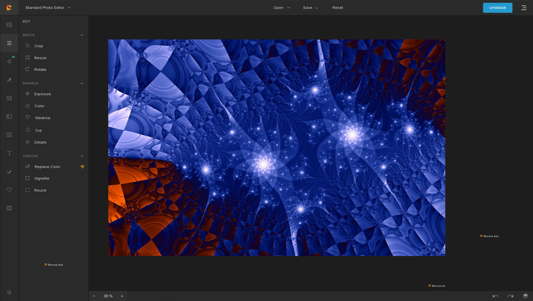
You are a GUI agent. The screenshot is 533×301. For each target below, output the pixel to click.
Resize (40, 58)
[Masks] (9, 135)
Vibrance (42, 118)
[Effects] (9, 80)
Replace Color (47, 166)
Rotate (39, 69)
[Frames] (9, 208)
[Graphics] (9, 189)
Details (40, 142)
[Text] (9, 153)
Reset (338, 7)
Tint (38, 130)
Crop (38, 46)
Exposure (42, 94)
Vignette (41, 178)
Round (39, 190)
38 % (108, 296)
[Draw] (9, 171)
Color (39, 106)
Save (313, 10)
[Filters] (9, 98)
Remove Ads (55, 265)
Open (284, 10)
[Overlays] (9, 116)
